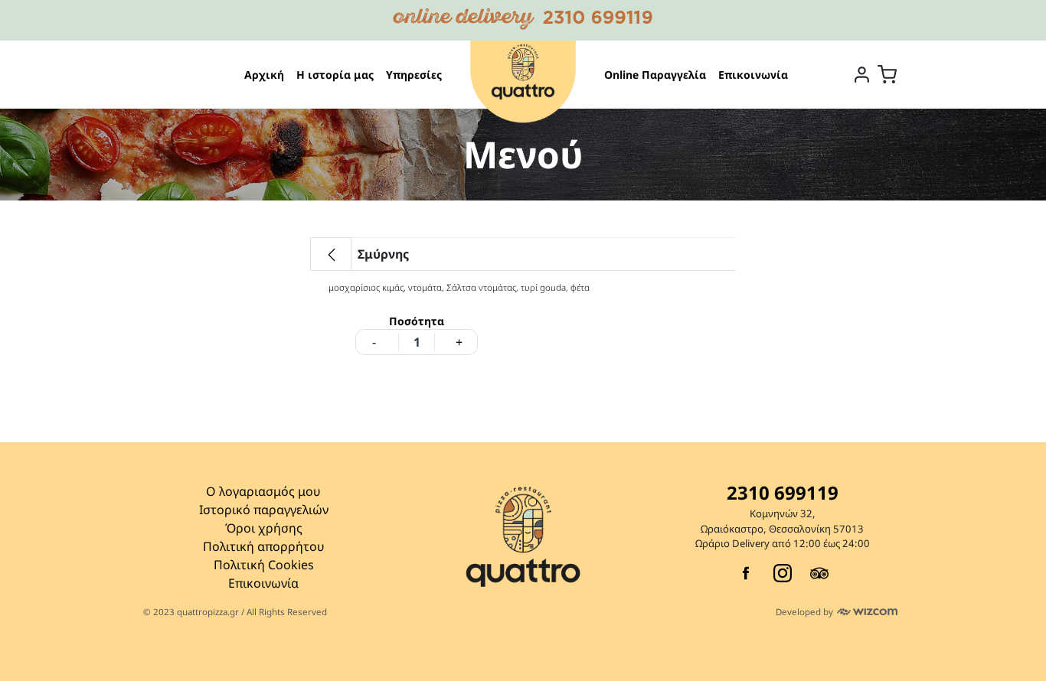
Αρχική (264, 74)
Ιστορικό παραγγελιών (264, 509)
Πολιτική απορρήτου (264, 546)
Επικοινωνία (753, 74)
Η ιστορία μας (335, 74)
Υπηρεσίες (414, 74)
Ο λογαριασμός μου (263, 491)
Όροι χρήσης (263, 528)
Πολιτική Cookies (264, 564)
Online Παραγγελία (655, 74)
